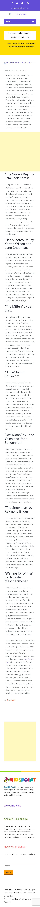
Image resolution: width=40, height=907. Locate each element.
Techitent (9, 896)
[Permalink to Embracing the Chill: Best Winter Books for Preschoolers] (18, 62)
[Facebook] (12, 3)
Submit (8, 872)
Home (9, 43)
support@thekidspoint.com (21, 8)
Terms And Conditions (23, 899)
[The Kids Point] (20, 15)
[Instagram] (27, 3)
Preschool (21, 43)
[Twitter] (17, 3)
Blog (14, 43)
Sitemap (7, 902)
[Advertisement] (20, 151)
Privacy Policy (9, 899)
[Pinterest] (22, 3)
